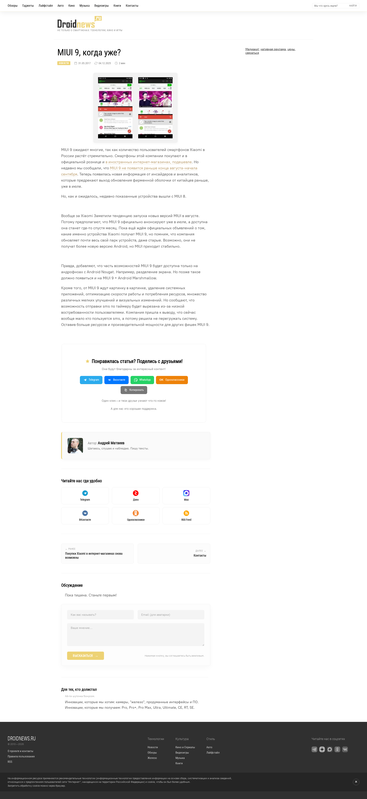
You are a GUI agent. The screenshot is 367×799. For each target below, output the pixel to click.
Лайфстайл (46, 5)
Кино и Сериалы (185, 747)
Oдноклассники (171, 379)
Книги (117, 5)
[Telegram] (314, 749)
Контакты (132, 5)
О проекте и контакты (20, 751)
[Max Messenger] (330, 749)
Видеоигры (101, 5)
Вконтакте (119, 379)
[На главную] (90, 22)
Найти (353, 5)
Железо (152, 758)
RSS (10, 761)
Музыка (85, 5)
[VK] (345, 749)
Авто (61, 5)
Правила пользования (21, 756)
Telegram (94, 379)
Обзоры (13, 5)
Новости (64, 63)
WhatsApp (145, 379)
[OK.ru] (337, 749)
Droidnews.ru (22, 738)
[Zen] (322, 749)
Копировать (136, 390)
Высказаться (85, 656)
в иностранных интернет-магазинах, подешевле (149, 162)
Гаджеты (28, 5)
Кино (71, 5)
